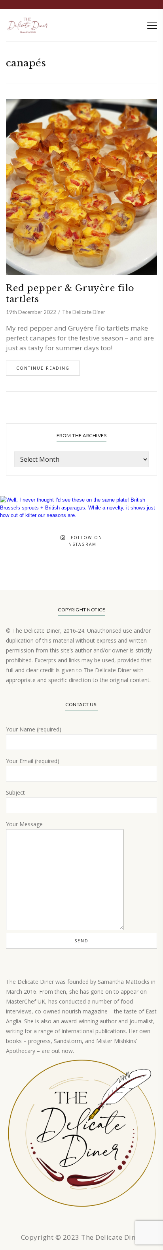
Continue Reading (43, 368)
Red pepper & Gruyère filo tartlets (70, 294)
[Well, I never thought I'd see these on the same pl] (81, 577)
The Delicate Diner (83, 312)
